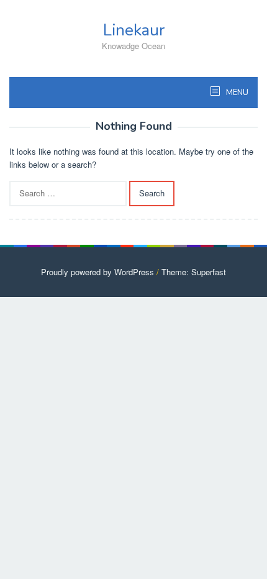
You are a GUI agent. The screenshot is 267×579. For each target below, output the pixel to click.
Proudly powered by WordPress (97, 272)
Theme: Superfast (193, 272)
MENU (236, 92)
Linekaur (134, 30)
